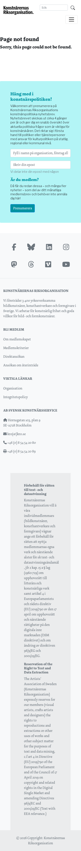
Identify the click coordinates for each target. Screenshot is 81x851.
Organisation (12, 388)
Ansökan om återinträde (20, 365)
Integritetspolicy (15, 397)
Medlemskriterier (16, 348)
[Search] (73, 7)
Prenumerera (22, 208)
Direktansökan (13, 356)
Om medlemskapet (17, 339)
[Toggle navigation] (71, 19)
